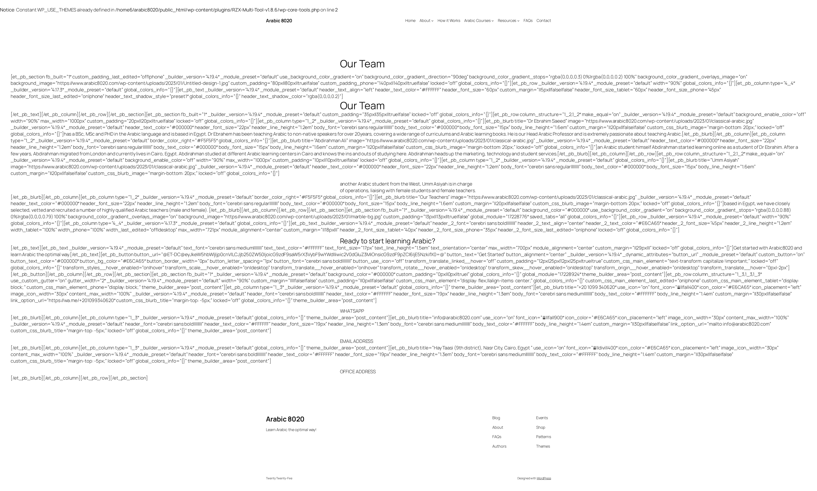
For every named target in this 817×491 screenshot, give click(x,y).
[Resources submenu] (518, 21)
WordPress (544, 478)
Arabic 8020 (279, 20)
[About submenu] (432, 21)
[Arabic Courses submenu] (492, 21)
